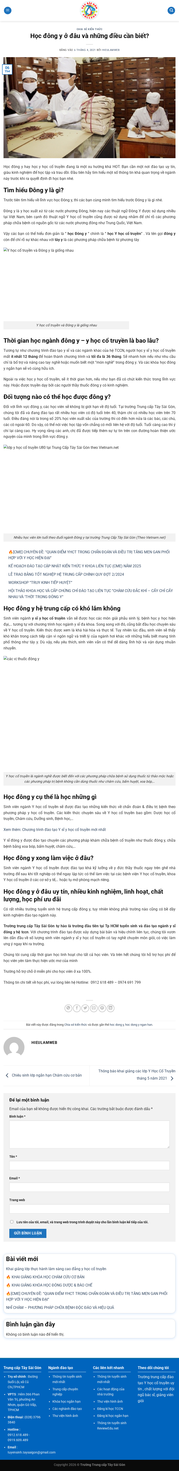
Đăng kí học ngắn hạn (112, 1416)
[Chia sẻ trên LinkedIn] (110, 1008)
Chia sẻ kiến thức (90, 29)
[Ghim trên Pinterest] (102, 1008)
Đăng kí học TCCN (110, 1409)
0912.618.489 (18, 1435)
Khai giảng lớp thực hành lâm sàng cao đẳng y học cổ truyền (56, 1269)
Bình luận (17, 1117)
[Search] (171, 10)
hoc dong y (117, 1024)
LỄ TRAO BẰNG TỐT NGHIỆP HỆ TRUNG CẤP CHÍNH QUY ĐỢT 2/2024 (66, 574)
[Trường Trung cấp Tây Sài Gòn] (89, 10)
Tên (13, 1157)
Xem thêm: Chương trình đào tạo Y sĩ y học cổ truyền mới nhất (54, 829)
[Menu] (7, 10)
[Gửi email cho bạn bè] (94, 1008)
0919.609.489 (18, 1440)
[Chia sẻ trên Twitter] (85, 1008)
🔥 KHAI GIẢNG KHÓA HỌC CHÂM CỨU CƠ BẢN (45, 1277)
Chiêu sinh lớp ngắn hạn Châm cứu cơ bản (46, 1075)
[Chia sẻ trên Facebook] (77, 1008)
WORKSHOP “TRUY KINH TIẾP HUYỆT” (40, 582)
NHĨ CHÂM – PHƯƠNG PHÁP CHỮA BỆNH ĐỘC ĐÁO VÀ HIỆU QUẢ (60, 1307)
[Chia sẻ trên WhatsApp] (68, 1008)
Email (14, 1178)
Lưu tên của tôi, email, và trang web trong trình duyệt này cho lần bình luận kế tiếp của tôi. (82, 1222)
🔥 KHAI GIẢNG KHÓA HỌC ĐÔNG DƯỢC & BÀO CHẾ (49, 1285)
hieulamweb (111, 50)
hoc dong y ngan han (138, 1024)
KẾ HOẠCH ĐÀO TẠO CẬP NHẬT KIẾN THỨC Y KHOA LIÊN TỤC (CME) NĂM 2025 (74, 566)
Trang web (17, 1200)
